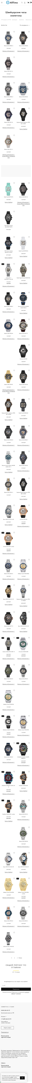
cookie (11, 1077)
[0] (27, 2)
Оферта (3, 1063)
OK (22, 1078)
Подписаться (16, 989)
